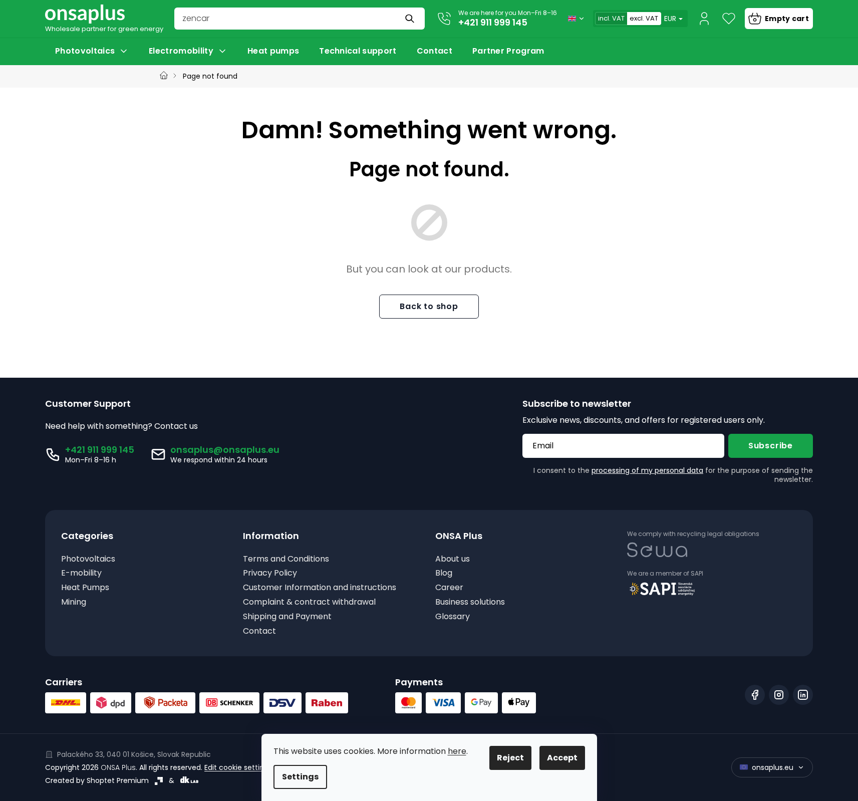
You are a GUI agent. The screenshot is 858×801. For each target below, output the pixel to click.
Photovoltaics (88, 559)
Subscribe (770, 445)
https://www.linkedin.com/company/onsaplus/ (803, 695)
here (457, 751)
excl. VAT (644, 18)
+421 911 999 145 (492, 22)
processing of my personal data (647, 470)
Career (449, 588)
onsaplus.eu (772, 767)
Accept (562, 757)
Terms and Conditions (286, 559)
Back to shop (429, 306)
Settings (300, 776)
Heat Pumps (85, 588)
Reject (510, 757)
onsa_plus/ (779, 695)
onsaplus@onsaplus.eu (224, 449)
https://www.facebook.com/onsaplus (755, 695)
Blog (443, 573)
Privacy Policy (270, 573)
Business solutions (470, 602)
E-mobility (81, 573)
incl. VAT (611, 18)
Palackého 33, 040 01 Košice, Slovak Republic (134, 754)
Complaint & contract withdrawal (309, 602)
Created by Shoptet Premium (97, 780)
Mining (73, 602)
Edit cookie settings (238, 767)
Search (411, 19)
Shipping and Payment (287, 617)
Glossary (452, 617)
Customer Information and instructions (319, 588)
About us (452, 559)
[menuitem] (92, 51)
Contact (259, 631)
